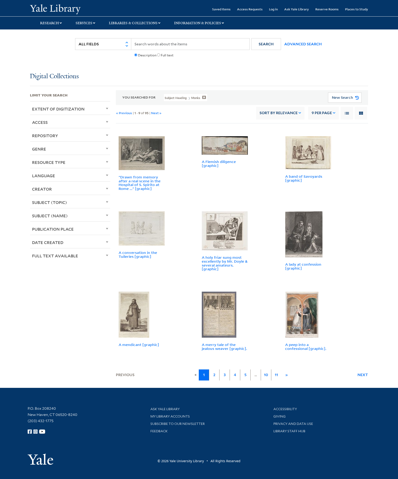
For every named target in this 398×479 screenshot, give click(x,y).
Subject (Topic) (49, 202)
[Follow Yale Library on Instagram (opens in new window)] (35, 432)
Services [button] (84, 23)
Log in (273, 9)
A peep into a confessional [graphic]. (305, 346)
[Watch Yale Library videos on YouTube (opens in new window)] (42, 432)
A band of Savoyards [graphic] (303, 178)
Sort (279, 113)
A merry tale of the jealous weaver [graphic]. (224, 346)
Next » (156, 113)
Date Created (47, 242)
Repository (45, 135)
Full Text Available (55, 255)
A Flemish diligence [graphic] (219, 163)
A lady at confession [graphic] (303, 266)
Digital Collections (54, 76)
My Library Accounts (170, 416)
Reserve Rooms (327, 9)
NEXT (362, 375)
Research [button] (49, 23)
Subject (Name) (50, 215)
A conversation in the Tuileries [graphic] (138, 254)
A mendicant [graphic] (139, 344)
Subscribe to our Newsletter (177, 424)
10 (266, 375)
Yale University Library (55, 9)
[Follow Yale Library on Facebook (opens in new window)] (30, 432)
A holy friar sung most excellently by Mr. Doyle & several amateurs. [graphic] (225, 263)
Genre (39, 149)
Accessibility (285, 409)
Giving (279, 416)
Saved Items (221, 9)
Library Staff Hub (289, 431)
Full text (167, 55)
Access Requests (250, 9)
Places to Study (356, 9)
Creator (42, 189)
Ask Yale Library (296, 9)
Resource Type (48, 162)
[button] (266, 44)
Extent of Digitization (58, 109)
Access (40, 122)
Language (43, 175)
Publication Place (53, 229)
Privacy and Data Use (293, 424)
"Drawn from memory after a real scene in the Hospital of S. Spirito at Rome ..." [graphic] (140, 183)
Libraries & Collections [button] (133, 23)
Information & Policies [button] (197, 23)
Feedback (159, 431)
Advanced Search (303, 44)
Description (147, 55)
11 (276, 375)
